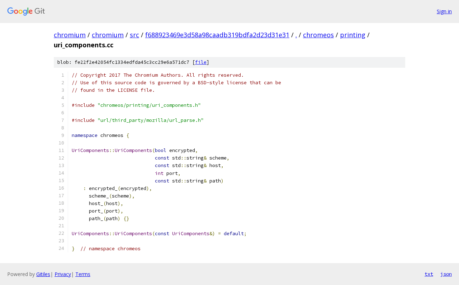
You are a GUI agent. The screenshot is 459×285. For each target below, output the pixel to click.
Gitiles (43, 274)
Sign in (444, 11)
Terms (82, 274)
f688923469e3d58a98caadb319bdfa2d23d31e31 (217, 34)
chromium (70, 34)
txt (429, 274)
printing (352, 34)
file (201, 62)
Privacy (63, 274)
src (134, 34)
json (446, 274)
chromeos (318, 34)
